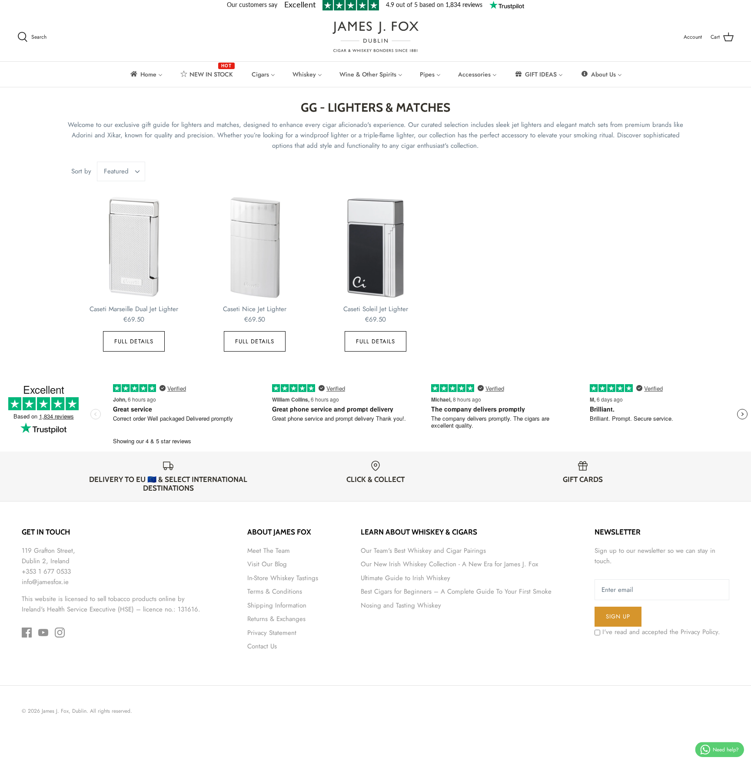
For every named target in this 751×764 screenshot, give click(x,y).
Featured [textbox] (116, 171)
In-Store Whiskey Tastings (282, 578)
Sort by (81, 171)
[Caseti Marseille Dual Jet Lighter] (134, 248)
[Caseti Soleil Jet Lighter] (375, 248)
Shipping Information (276, 605)
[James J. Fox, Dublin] (375, 37)
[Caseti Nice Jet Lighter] (255, 248)
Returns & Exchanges (276, 619)
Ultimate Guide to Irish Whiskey (405, 578)
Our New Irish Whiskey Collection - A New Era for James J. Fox (449, 564)
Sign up (618, 616)
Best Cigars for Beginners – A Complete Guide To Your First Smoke (456, 591)
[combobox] (121, 171)
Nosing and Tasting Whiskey (401, 605)
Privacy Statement (271, 633)
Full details (133, 341)
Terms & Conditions (274, 591)
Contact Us (262, 646)
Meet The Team (268, 550)
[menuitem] (145, 74)
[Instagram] (60, 633)
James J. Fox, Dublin (64, 711)
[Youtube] (43, 633)
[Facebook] (27, 633)
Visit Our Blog (267, 564)
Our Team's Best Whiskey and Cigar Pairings (423, 550)
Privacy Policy (699, 632)
